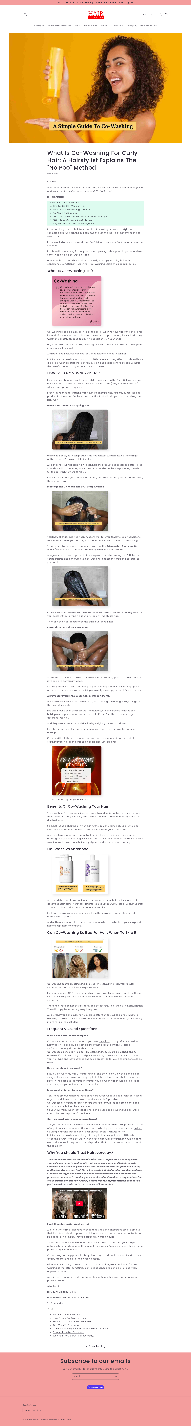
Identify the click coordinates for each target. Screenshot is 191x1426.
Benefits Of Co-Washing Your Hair (72, 209)
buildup (138, 1128)
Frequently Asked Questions (68, 1332)
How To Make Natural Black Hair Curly (68, 1297)
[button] (25, 14)
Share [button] (53, 181)
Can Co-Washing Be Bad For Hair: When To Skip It (80, 216)
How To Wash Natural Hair (61, 1292)
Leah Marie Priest (87, 1159)
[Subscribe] (116, 1376)
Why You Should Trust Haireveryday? (73, 223)
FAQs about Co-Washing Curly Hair (72, 220)
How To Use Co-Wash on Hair (69, 206)
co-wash (70, 260)
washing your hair (113, 331)
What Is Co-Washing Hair (66, 202)
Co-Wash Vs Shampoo (65, 213)
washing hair (79, 392)
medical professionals (113, 1180)
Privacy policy (65, 1419)
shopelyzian (81, 799)
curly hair (104, 1041)
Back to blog (97, 1346)
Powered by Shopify (49, 1419)
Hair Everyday (34, 1419)
